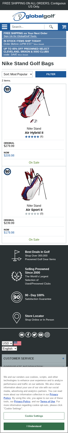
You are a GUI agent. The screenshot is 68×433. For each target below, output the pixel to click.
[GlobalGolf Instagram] (47, 335)
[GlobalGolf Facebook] (27, 335)
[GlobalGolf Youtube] (40, 335)
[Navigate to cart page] (61, 27)
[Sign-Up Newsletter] (21, 335)
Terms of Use (47, 401)
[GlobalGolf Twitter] (34, 335)
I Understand (34, 426)
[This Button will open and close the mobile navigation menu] (4, 27)
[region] (34, 400)
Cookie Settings (34, 416)
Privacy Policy (22, 401)
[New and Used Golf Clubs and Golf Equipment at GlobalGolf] (34, 19)
